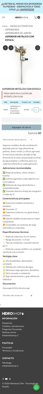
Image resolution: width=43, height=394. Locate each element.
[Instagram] (10, 379)
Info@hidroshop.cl (10, 335)
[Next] (11, 47)
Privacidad (7, 347)
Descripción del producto (14, 139)
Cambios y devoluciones (13, 326)
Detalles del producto (13, 295)
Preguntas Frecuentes (12, 329)
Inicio (4, 26)
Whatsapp (6, 362)
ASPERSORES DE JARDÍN (18, 33)
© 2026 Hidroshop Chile (13, 383)
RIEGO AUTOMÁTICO (21, 26)
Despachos (7, 323)
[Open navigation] (3, 17)
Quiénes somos (9, 332)
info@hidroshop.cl (10, 365)
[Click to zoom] (37, 47)
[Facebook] (3, 379)
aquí (28, 288)
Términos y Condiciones (13, 350)
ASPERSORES (12, 29)
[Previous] (5, 47)
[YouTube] (6, 379)
